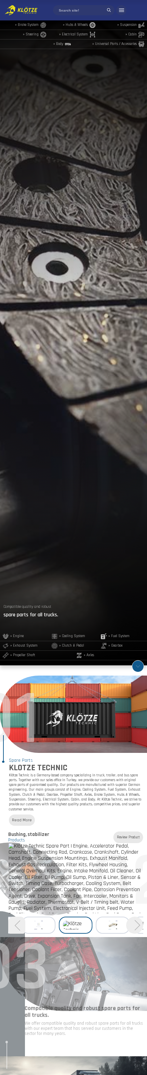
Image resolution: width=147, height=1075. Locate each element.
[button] (16, 926)
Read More (22, 820)
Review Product (128, 837)
